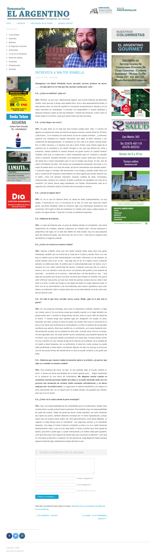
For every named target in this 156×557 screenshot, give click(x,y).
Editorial (12, 42)
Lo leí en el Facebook (18, 53)
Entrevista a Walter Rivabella (59, 72)
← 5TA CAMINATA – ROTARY (46, 515)
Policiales (13, 61)
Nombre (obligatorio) (85, 478)
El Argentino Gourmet (18, 46)
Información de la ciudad (41, 23)
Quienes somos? (65, 23)
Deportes (12, 38)
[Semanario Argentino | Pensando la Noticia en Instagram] (22, 536)
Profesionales (14, 65)
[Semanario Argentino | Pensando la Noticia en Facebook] (9, 536)
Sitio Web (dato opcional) (86, 490)
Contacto (21, 23)
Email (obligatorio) (84, 484)
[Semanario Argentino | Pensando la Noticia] (38, 13)
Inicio (8, 23)
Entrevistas (13, 50)
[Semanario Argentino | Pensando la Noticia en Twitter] (16, 536)
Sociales (12, 69)
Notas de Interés (15, 57)
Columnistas (14, 34)
